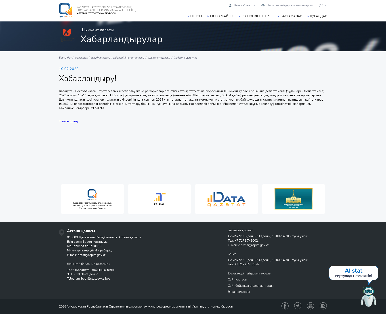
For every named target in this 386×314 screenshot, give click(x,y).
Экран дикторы (239, 292)
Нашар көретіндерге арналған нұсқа (290, 5)
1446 (70, 270)
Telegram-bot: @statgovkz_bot (88, 278)
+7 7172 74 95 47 (247, 264)
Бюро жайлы (221, 16)
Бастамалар (291, 16)
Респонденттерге (256, 16)
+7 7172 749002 (246, 240)
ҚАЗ (320, 5)
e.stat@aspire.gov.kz (91, 255)
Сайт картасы (237, 279)
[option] (92, 199)
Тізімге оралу (68, 121)
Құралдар (318, 16)
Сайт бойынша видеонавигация (250, 286)
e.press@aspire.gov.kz (253, 245)
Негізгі (196, 16)
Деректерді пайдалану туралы (249, 273)
